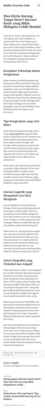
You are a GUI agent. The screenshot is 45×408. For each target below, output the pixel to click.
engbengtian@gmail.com (25, 353)
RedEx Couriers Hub (16, 5)
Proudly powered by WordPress (14, 405)
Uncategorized (8, 355)
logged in (18, 365)
